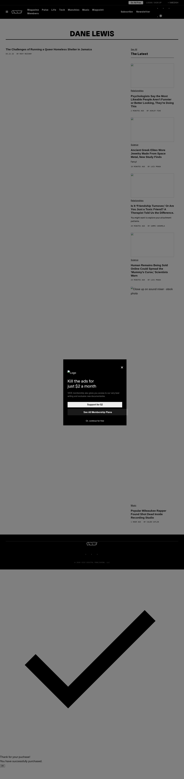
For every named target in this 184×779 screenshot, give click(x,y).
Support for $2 (95, 404)
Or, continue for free (95, 421)
